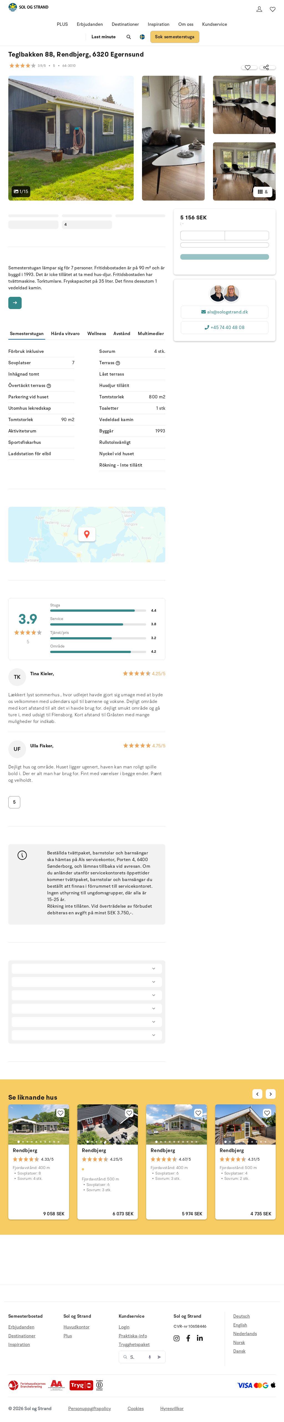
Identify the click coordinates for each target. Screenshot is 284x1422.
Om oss (185, 24)
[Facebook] (188, 1338)
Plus (68, 1336)
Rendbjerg (25, 1150)
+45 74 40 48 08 (228, 328)
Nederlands (245, 1334)
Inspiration (158, 24)
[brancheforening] (27, 1389)
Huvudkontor (77, 1327)
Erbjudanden (90, 24)
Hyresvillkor (172, 1409)
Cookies (136, 1409)
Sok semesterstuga (174, 37)
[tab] (19, 1142)
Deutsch (241, 1316)
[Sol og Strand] (28, 8)
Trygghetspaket (134, 1345)
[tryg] (83, 1389)
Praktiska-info (133, 1336)
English (240, 1325)
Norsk (239, 1343)
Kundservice (214, 24)
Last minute (104, 37)
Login (124, 1327)
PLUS (62, 24)
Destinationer (125, 24)
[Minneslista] (272, 9)
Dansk (239, 1351)
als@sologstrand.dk (227, 312)
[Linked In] (200, 1338)
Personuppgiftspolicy (89, 1409)
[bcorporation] (100, 1389)
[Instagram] (176, 1338)
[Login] (259, 9)
